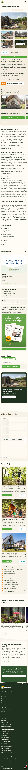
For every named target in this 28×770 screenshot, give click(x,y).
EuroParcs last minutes (9, 577)
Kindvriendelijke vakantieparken (9, 759)
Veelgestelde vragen (6, 709)
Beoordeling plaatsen (7, 358)
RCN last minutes (8, 575)
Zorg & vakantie (5, 748)
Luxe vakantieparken (6, 750)
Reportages (4, 707)
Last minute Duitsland (9, 573)
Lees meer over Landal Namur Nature (10, 79)
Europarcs (3, 720)
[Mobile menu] (25, 2)
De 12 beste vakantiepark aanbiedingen (13, 569)
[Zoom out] (25, 441)
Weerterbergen (5, 737)
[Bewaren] (22, 10)
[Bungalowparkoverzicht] (5, 2)
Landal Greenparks (6, 724)
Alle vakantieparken (6, 726)
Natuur (6, 439)
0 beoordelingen (8, 10)
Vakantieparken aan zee (7, 754)
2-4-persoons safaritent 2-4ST (10, 113)
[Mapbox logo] (4, 457)
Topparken (3, 718)
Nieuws (3, 705)
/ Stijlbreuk (9, 768)
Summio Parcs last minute (10, 582)
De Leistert (4, 743)
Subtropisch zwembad (6, 752)
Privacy (3, 698)
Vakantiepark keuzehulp (10, 588)
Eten (20, 439)
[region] (14, 448)
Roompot (3, 716)
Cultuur (13, 439)
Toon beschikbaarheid (13, 56)
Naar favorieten (7, 400)
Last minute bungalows (9, 571)
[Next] (5, 122)
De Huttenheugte (5, 741)
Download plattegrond (9, 283)
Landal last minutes (9, 578)
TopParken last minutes (9, 580)
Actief (11, 302)
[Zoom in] (25, 439)
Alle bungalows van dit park (9, 92)
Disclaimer (3, 700)
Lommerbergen (5, 739)
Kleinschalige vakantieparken (8, 756)
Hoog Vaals (4, 735)
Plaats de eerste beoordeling (10, 366)
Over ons (3, 702)
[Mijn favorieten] (20, 2)
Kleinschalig (17, 302)
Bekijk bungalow (12, 117)
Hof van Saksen (5, 733)
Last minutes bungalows (7, 761)
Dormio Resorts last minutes (11, 584)
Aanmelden (14, 679)
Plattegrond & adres (6, 251)
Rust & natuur (5, 302)
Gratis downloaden (13, 349)
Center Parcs (4, 722)
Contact (3, 711)
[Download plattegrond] (14, 263)
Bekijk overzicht (6, 661)
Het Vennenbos (5, 731)
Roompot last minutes (9, 586)
